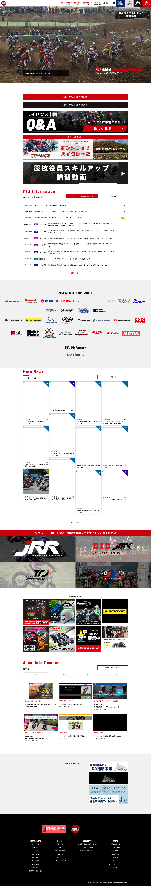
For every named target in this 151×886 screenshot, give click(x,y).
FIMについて (115, 854)
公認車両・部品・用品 (35, 871)
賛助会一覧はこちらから (112, 668)
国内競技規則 (120, 4)
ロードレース (36, 844)
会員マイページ (138, 4)
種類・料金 (60, 844)
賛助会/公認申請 (115, 844)
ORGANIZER (87, 841)
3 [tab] (71, 81)
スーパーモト (36, 857)
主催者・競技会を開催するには (87, 844)
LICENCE (60, 841)
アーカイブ (115, 867)
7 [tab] (82, 81)
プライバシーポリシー (115, 864)
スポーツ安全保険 (60, 851)
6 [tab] (79, 81)
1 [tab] (66, 81)
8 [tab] (85, 81)
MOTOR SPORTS (35, 841)
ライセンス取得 (129, 4)
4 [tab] (74, 81)
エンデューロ (36, 854)
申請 (60, 847)
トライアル (35, 851)
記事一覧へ (75, 273)
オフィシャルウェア (60, 861)
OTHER (115, 841)
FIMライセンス (60, 857)
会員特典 (60, 854)
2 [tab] (69, 81)
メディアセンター (115, 847)
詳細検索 (113, 196)
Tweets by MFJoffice (72, 763)
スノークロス (36, 861)
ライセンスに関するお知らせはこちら (82, 196)
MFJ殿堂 (115, 857)
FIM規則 (35, 867)
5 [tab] (77, 81)
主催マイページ (147, 4)
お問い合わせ (115, 861)
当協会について (115, 851)
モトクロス (35, 847)
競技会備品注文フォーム (87, 851)
